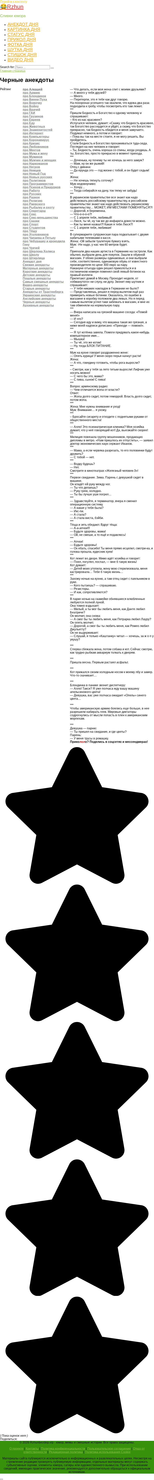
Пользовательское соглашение (109, 1448)
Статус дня (21, 34)
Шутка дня (20, 49)
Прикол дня (22, 39)
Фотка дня (20, 44)
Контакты (32, 1448)
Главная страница (12, 70)
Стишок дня (22, 54)
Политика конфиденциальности (63, 1448)
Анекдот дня (23, 24)
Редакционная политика (66, 1452)
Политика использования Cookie (108, 1452)
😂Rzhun (11, 7)
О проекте (16, 1448)
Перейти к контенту (13, 1)
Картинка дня (24, 29)
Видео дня (20, 59)
